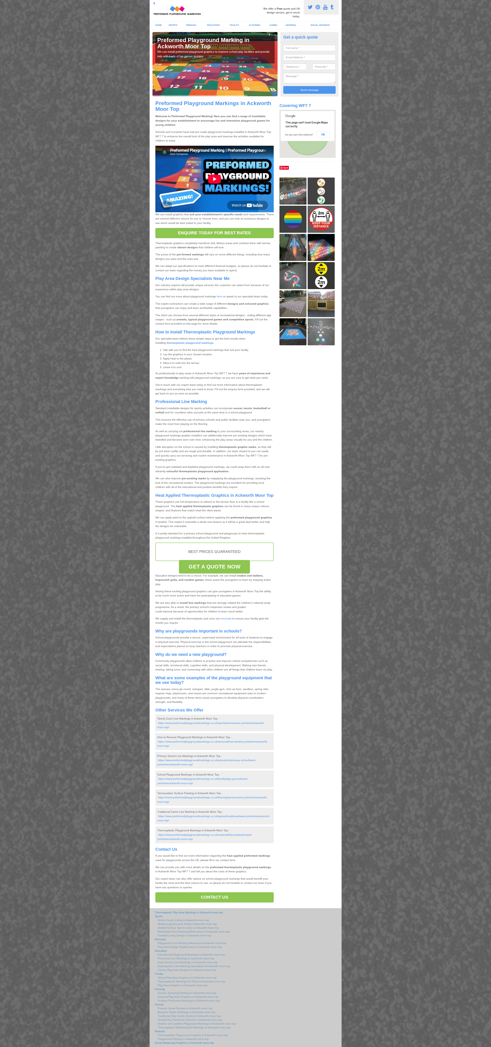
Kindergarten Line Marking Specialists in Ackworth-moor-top (194, 966)
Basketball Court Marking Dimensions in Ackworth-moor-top (194, 931)
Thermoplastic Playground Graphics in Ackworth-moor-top (193, 1035)
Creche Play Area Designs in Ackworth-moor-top (187, 969)
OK (323, 134)
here (219, 296)
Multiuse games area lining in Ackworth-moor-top (187, 923)
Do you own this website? (299, 134)
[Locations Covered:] (154, 3)
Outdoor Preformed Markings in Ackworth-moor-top (189, 1000)
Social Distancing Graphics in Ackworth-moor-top (184, 1042)
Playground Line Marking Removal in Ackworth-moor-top (192, 943)
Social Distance (320, 25)
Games (273, 25)
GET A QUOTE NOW (214, 567)
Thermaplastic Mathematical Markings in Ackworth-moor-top (194, 1027)
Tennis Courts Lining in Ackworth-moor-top (183, 920)
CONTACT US (214, 897)
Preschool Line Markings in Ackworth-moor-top (186, 958)
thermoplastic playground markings (189, 342)
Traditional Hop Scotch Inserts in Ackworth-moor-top (189, 1015)
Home (158, 25)
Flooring (254, 25)
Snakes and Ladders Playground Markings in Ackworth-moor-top (197, 1023)
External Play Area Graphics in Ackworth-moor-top (188, 996)
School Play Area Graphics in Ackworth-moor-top (187, 977)
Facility (234, 25)
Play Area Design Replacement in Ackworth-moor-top (190, 946)
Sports (173, 25)
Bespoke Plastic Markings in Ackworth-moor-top (186, 1012)
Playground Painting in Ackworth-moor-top (183, 1038)
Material (291, 25)
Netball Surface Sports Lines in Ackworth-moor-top (188, 927)
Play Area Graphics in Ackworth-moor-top (183, 985)
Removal (191, 25)
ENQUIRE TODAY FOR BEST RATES (214, 232)
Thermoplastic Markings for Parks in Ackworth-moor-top (191, 981)
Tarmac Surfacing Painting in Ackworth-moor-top (187, 992)
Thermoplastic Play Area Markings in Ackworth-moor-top (189, 912)
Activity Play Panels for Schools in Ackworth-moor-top (190, 1019)
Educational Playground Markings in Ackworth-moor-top (191, 954)
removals (225, 618)
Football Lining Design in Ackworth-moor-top (184, 935)
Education (213, 25)
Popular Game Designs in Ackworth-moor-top (185, 1008)
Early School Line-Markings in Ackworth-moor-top (187, 962)
